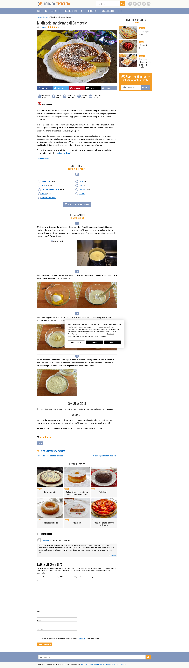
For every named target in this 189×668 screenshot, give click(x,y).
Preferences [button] (102, 336)
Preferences (76, 342)
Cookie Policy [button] (111, 334)
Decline (95, 342)
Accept (113, 342)
